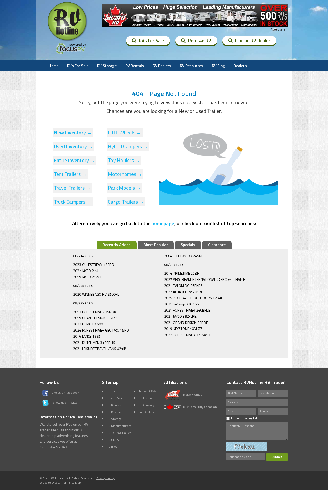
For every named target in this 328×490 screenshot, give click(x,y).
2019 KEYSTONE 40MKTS (183, 328)
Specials (188, 245)
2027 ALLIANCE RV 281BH (183, 291)
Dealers (240, 66)
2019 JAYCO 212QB (88, 276)
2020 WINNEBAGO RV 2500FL (96, 294)
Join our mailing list (244, 418)
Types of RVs (147, 391)
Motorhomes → (125, 174)
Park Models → (124, 188)
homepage (162, 223)
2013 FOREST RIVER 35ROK (94, 311)
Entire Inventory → (74, 160)
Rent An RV (199, 40)
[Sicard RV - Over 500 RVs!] (195, 15)
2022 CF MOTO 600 (88, 324)
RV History (146, 398)
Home (53, 66)
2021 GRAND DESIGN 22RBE (186, 322)
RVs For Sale (151, 40)
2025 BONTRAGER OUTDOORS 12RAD (193, 298)
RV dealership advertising (62, 432)
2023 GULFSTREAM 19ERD (93, 264)
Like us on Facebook (65, 392)
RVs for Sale (115, 398)
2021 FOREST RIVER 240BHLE (187, 310)
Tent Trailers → (70, 174)
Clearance (217, 245)
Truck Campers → (72, 202)
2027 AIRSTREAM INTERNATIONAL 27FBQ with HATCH (204, 279)
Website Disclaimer (53, 482)
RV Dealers (162, 66)
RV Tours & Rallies (119, 432)
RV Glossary (147, 405)
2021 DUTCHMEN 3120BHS (94, 342)
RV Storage (107, 66)
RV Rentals (134, 66)
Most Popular (156, 245)
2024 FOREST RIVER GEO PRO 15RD (101, 330)
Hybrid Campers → (128, 146)
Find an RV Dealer (252, 40)
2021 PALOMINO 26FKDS (183, 285)
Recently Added (116, 245)
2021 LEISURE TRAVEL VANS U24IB (99, 348)
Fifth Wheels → (124, 132)
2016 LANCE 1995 (86, 336)
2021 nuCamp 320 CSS (181, 304)
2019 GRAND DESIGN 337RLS (95, 318)
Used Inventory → (73, 146)
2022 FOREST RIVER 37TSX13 (187, 334)
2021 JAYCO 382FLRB (180, 316)
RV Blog (218, 66)
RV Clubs (113, 439)
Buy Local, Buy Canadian (200, 406)
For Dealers (146, 411)
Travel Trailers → (72, 188)
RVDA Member (193, 394)
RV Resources (191, 66)
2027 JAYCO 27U (85, 270)
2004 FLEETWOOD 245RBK (185, 255)
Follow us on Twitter (65, 402)
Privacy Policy (105, 478)
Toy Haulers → (124, 160)
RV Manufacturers (119, 425)
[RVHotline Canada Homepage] (67, 41)
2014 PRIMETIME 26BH (181, 273)
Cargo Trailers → (126, 202)
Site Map (75, 482)
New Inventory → (73, 132)
